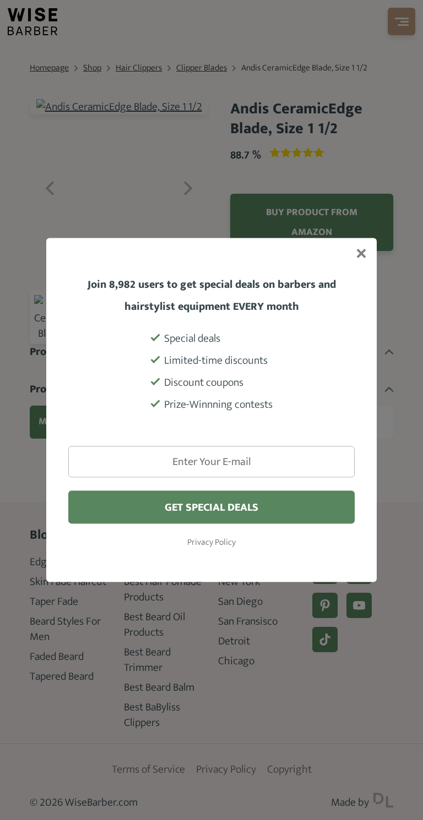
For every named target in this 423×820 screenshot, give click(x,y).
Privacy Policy (211, 542)
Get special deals (211, 507)
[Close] (360, 255)
